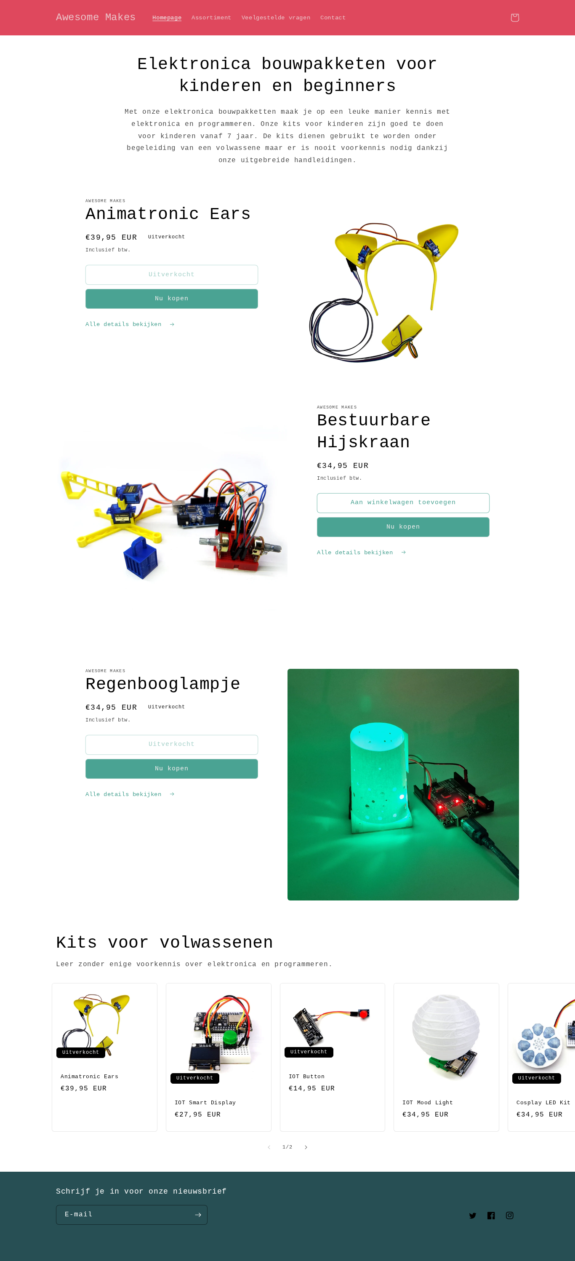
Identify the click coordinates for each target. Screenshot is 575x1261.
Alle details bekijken (125, 324)
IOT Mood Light (427, 1103)
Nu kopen (172, 298)
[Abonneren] (198, 1215)
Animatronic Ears (90, 1077)
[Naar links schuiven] (269, 1147)
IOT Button (307, 1077)
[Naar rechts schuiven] (306, 1147)
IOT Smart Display (205, 1103)
